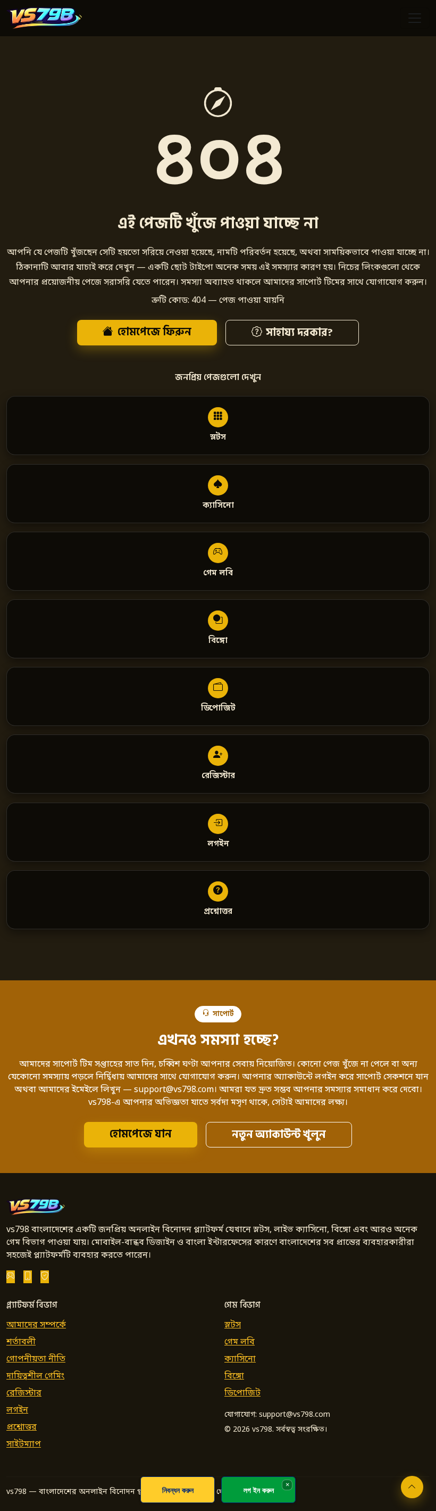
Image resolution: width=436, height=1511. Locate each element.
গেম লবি (239, 1342)
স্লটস (232, 1325)
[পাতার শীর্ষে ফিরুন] (412, 1487)
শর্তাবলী (21, 1342)
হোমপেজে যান (141, 1134)
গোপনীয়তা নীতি (35, 1359)
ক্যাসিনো (240, 1359)
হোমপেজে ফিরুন (154, 332)
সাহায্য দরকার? (299, 332)
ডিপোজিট (242, 1393)
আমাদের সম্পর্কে (36, 1325)
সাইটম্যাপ (23, 1444)
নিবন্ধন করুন (178, 1490)
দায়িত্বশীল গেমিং (35, 1376)
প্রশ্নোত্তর (21, 1427)
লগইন (17, 1410)
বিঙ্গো (234, 1376)
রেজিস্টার (23, 1393)
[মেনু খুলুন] (415, 18)
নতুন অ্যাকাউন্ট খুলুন (279, 1134)
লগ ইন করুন (259, 1490)
